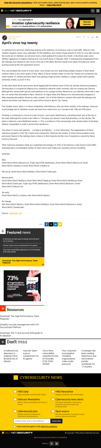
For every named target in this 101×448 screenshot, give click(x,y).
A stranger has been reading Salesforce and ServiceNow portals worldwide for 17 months (88, 358)
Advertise (63, 437)
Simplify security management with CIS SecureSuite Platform (19, 326)
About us (55, 437)
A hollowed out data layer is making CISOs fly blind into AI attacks (11, 356)
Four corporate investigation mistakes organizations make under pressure (69, 357)
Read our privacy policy (42, 437)
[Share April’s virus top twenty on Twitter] (88, 37)
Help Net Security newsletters (18, 2)
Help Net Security (14, 37)
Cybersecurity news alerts (69, 399)
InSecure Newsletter (28, 399)
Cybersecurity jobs (27, 411)
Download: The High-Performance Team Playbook (20, 262)
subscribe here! (54, 5)
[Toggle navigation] (98, 11)
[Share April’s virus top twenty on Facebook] (84, 37)
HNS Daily (22, 391)
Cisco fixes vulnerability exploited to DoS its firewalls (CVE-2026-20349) (50, 357)
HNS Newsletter (64, 391)
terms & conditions (49, 426)
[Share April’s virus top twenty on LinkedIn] (93, 37)
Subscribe (56, 421)
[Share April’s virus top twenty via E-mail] (97, 37)
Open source (62, 411)
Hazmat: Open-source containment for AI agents (20, 245)
